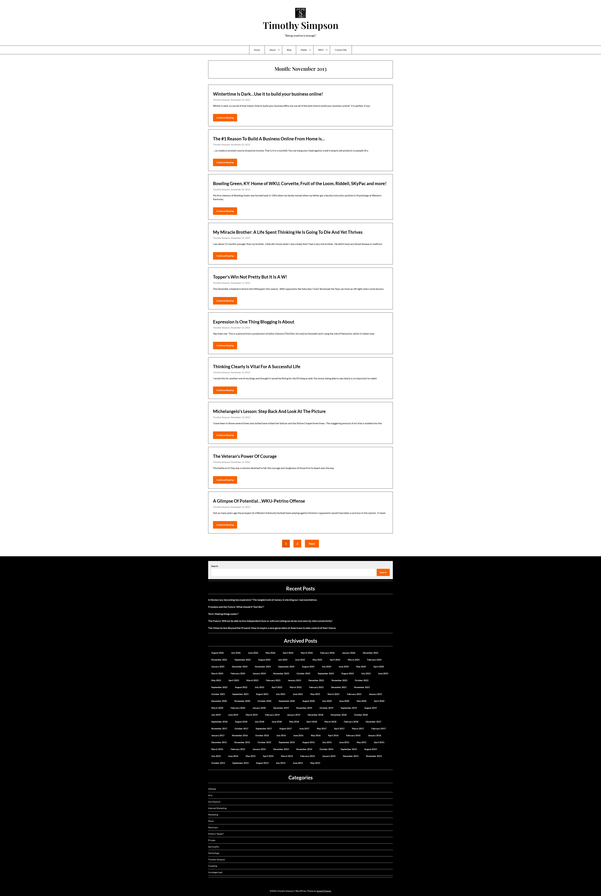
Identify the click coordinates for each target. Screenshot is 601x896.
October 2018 (361, 714)
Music (211, 821)
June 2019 (233, 714)
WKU (321, 50)
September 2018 (219, 721)
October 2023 (303, 673)
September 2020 (287, 701)
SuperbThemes (324, 891)
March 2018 (330, 721)
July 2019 (216, 714)
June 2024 (344, 666)
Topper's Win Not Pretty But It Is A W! (250, 276)
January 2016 (374, 735)
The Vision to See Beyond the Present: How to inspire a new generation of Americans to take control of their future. (272, 627)
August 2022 (241, 687)
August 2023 (347, 673)
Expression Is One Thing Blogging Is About (253, 321)
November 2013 (374, 756)
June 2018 (277, 721)
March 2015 (217, 749)
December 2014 (281, 749)
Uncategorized (215, 872)
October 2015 (264, 742)
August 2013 (262, 763)
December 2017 (373, 721)
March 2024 (217, 673)
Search (214, 566)
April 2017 (339, 728)
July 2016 (281, 735)
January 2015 (259, 749)
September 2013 (240, 763)
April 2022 (277, 687)
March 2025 (354, 659)
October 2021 (218, 694)
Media (304, 50)
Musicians (213, 827)
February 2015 (238, 749)
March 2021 (333, 694)
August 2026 (217, 652)
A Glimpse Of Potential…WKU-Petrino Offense (259, 501)
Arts (210, 795)
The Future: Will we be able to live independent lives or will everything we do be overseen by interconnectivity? (270, 620)
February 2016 (353, 735)
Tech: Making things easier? (223, 613)
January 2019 (293, 714)
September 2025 (243, 659)
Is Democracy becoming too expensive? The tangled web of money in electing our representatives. (262, 599)
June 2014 (233, 756)
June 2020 (344, 701)
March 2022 (296, 687)
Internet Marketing (217, 808)
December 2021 (339, 687)
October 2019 (326, 708)
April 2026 (288, 652)
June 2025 (300, 659)
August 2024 (308, 666)
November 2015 (242, 742)
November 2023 (281, 673)
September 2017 (264, 728)
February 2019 (272, 714)
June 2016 (298, 735)
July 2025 (283, 659)
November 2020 (242, 701)
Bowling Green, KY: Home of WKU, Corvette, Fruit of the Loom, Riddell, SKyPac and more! (300, 183)
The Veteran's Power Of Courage (245, 456)
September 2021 (240, 694)
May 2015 (361, 742)
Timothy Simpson (300, 25)
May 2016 (316, 735)
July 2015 (327, 742)
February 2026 (327, 652)
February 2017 (378, 728)
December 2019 (281, 708)
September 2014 (349, 749)
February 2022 (316, 687)
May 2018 (294, 721)
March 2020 (217, 708)
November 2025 (219, 659)
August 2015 (308, 742)
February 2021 (354, 694)
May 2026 (270, 652)
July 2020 (327, 701)
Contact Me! (341, 50)
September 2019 (349, 708)
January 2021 (375, 694)
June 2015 (344, 742)
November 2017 (219, 728)
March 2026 (307, 652)
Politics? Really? (216, 833)
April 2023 (234, 680)
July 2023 (366, 673)
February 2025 (374, 659)
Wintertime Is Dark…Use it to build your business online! (268, 94)
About (273, 50)
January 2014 (328, 756)
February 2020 (238, 708)
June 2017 (304, 728)
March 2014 (287, 756)
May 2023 (216, 680)
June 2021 (298, 694)
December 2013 (350, 756)
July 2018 (259, 721)
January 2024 (259, 673)
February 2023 (273, 680)
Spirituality (213, 846)
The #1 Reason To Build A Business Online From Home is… (269, 138)
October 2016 (262, 735)
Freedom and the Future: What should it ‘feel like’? (236, 606)
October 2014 (326, 749)
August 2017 (285, 728)
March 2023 (252, 680)
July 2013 (280, 763)
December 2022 (316, 680)
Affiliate (212, 789)
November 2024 (263, 666)
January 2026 (348, 652)
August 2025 (264, 659)
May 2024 (361, 666)
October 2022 (361, 680)
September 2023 (326, 673)
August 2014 (370, 749)
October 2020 (264, 701)
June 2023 (383, 673)
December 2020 (219, 701)
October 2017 (241, 728)
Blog (289, 50)
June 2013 (298, 763)
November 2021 (362, 687)
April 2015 (379, 742)
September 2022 (219, 687)
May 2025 (317, 659)
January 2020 (259, 708)
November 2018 (339, 714)
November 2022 (339, 680)
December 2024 (239, 666)
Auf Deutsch (214, 801)
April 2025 (335, 659)
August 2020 (308, 701)
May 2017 (321, 728)
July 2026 (236, 652)
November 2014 (304, 749)
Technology (213, 853)
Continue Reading (225, 117)
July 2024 (326, 666)
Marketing (213, 814)
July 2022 (259, 687)
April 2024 (378, 666)
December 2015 (219, 742)
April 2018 (311, 721)
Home (257, 50)
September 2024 (286, 666)
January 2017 (217, 735)
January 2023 (294, 680)
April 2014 (268, 756)
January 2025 (217, 666)
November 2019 (304, 708)
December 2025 (370, 652)
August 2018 (241, 721)
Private (211, 840)
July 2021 (280, 694)
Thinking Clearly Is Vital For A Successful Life (256, 366)
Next (312, 543)
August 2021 (262, 694)
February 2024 (238, 673)
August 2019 (370, 708)
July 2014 (216, 756)
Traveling (212, 866)
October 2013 (218, 763)
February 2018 (351, 721)
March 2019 (252, 714)
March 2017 (358, 728)
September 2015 (287, 742)
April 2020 (379, 701)
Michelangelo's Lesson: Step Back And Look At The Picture (269, 411)
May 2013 (315, 763)
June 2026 (253, 652)
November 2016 (240, 735)
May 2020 (361, 701)
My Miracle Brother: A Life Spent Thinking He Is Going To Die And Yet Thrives (287, 232)
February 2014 (307, 756)
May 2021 (315, 694)
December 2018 (315, 714)
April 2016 (333, 735)
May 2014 (250, 756)
